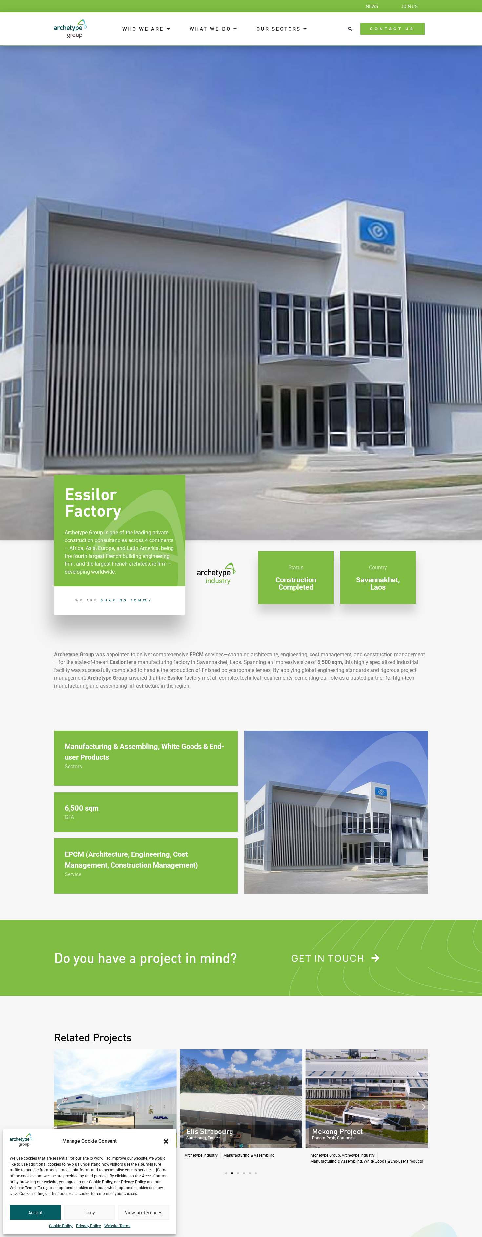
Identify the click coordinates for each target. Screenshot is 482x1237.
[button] (166, 1141)
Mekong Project (211, 1131)
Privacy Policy (88, 1226)
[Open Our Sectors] (305, 29)
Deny (89, 1212)
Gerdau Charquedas (344, 1131)
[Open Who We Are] (168, 29)
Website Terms (117, 1226)
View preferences (143, 1212)
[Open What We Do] (235, 29)
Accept (35, 1212)
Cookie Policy (61, 1226)
